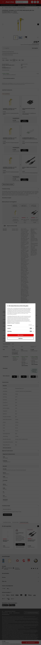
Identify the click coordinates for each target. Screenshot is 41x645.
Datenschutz (9, 323)
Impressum (12, 323)
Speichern (20, 338)
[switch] (30, 328)
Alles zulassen (20, 335)
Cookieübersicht (17, 323)
